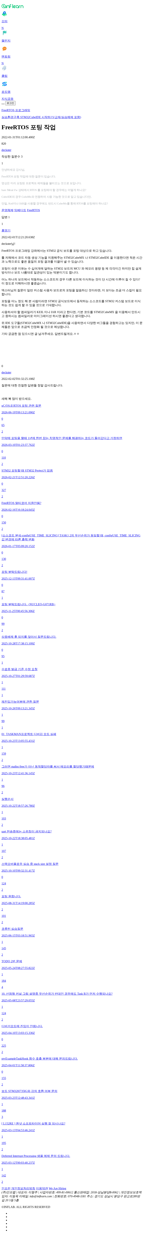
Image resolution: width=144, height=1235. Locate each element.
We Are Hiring (57, 1188)
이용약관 (42, 1188)
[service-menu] (3, 103)
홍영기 (6, 230)
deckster (6, 150)
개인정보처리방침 (23, 1188)
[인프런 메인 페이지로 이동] (72, 6)
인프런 (6, 1188)
